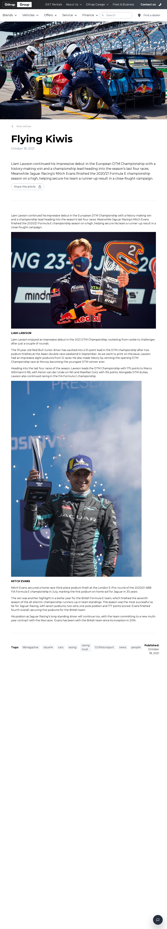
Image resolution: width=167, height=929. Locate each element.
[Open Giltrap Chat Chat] (158, 920)
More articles (23, 126)
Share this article (25, 186)
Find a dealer (152, 15)
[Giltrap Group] (17, 4)
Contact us (148, 4)
